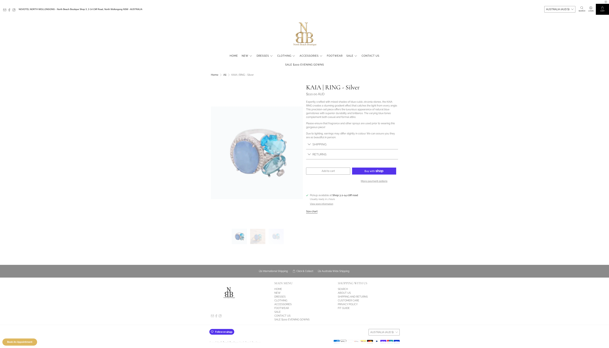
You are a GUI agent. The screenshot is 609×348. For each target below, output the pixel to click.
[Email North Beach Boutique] (5, 10)
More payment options (374, 181)
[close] (605, 1)
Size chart (312, 211)
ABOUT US (344, 292)
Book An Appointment (19, 342)
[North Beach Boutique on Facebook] (10, 10)
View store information (321, 204)
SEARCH (343, 289)
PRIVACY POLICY (348, 304)
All (224, 75)
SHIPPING (319, 144)
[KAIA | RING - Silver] (257, 153)
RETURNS (319, 154)
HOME (234, 55)
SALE (349, 55)
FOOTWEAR (335, 55)
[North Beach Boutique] (304, 34)
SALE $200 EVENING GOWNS (304, 64)
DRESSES (263, 55)
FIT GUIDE (344, 308)
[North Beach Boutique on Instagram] (14, 10)
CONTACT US (370, 55)
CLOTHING (284, 55)
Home (214, 75)
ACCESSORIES (309, 55)
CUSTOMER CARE (348, 300)
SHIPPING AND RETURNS (353, 296)
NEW (245, 55)
